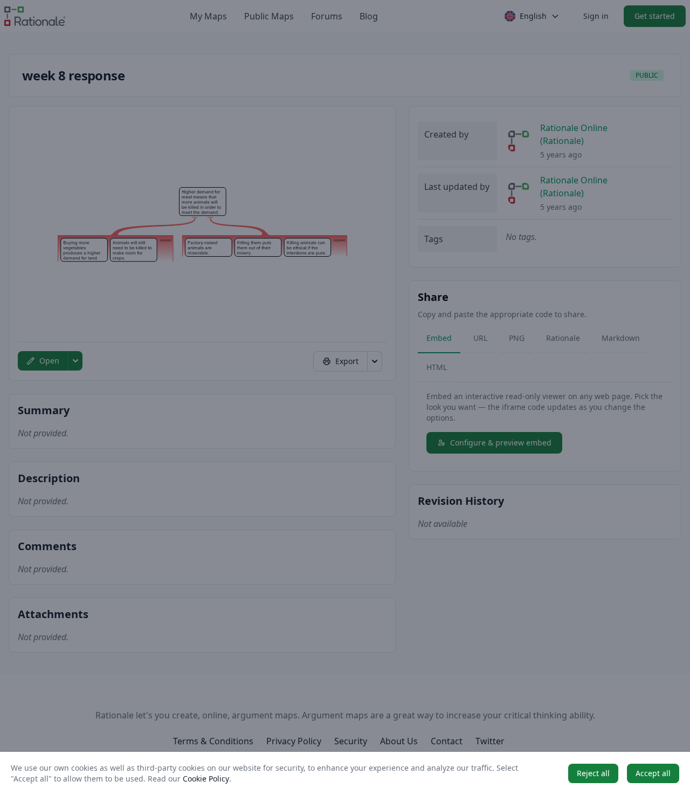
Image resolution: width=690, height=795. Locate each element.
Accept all (653, 773)
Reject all (593, 773)
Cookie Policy (206, 778)
